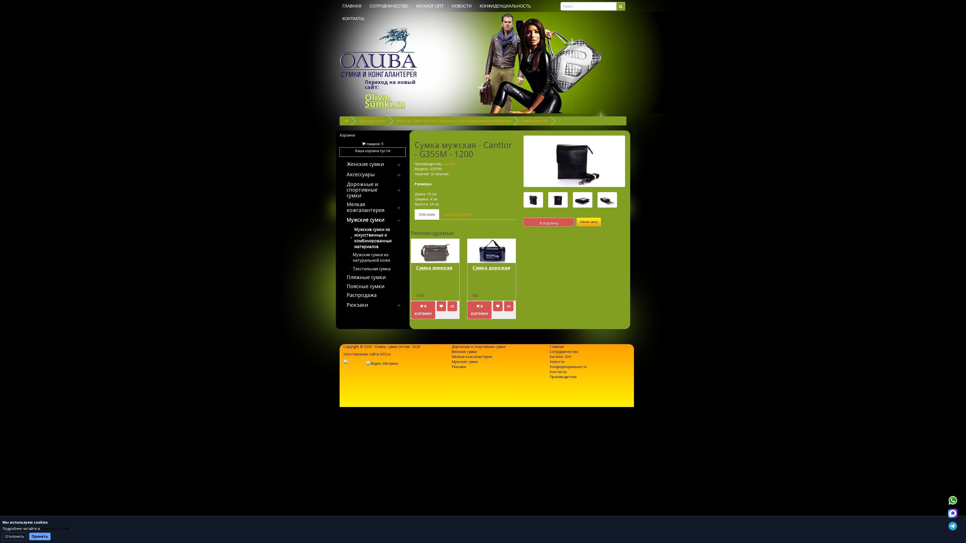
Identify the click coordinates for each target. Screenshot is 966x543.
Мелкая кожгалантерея (472, 356)
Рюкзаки (459, 366)
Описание (427, 214)
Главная (351, 6)
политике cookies (56, 528)
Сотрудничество (389, 6)
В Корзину (549, 222)
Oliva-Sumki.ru (385, 100)
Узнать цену (589, 222)
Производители (563, 376)
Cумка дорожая (491, 268)
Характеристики (457, 214)
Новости (462, 6)
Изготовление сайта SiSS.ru (367, 354)
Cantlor (449, 163)
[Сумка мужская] (574, 161)
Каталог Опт (430, 6)
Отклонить (14, 536)
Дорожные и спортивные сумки (478, 346)
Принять (40, 536)
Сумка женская (434, 268)
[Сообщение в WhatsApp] (952, 500)
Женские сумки (464, 351)
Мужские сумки (372, 120)
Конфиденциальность (505, 6)
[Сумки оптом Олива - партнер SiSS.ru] (354, 363)
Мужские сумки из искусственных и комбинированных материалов (453, 120)
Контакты (353, 19)
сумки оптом (399, 346)
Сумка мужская (535, 120)
